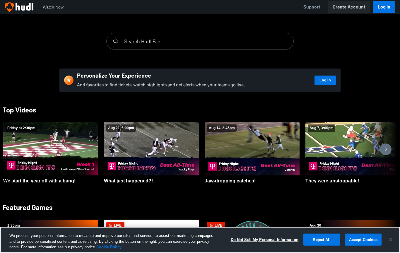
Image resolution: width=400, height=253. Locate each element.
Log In (384, 7)
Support (311, 7)
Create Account (349, 7)
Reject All (321, 239)
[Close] (390, 239)
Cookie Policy (109, 247)
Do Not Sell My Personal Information (265, 239)
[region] (200, 240)
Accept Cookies (363, 239)
